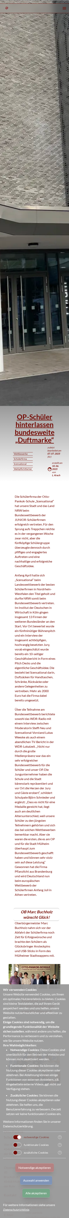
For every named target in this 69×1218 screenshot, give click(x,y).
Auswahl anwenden (36, 1180)
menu (64, 8)
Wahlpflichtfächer (23, 468)
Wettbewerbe (21, 453)
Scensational (20, 463)
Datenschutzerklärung (18, 1126)
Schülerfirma (20, 458)
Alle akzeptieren (36, 1193)
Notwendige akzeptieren (34, 1167)
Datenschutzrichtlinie (16, 1209)
